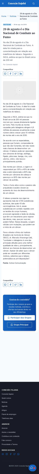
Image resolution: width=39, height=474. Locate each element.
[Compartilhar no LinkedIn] (21, 73)
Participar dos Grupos (21, 318)
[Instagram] (7, 454)
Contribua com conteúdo (11, 436)
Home (3, 16)
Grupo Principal (21, 325)
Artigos (4, 410)
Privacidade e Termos (10, 444)
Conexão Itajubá (7, 394)
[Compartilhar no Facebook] (10, 73)
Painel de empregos (9, 414)
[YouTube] (3, 454)
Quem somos (6, 398)
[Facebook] (11, 454)
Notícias (13, 16)
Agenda (4, 406)
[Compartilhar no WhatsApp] (5, 73)
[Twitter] (14, 454)
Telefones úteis (7, 418)
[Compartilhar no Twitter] (15, 73)
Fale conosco (6, 440)
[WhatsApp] (18, 454)
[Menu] (3, 3)
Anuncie (4, 428)
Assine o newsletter (9, 432)
